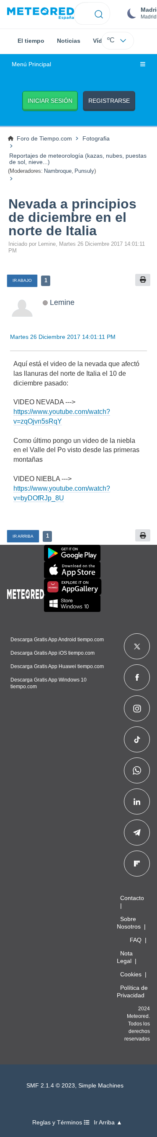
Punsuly (84, 171)
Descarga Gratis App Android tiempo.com (57, 640)
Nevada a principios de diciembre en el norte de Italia (72, 217)
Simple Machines (101, 1085)
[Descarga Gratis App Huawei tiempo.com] (73, 586)
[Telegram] (136, 832)
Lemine (62, 302)
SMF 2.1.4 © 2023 (50, 1085)
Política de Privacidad (132, 991)
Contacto (132, 898)
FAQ (136, 940)
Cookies (131, 974)
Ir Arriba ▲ (108, 1122)
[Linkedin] (137, 801)
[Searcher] (99, 13)
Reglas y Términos (58, 1122)
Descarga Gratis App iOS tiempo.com (52, 653)
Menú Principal (31, 64)
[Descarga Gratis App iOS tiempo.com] (72, 570)
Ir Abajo (22, 280)
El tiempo (31, 40)
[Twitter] (137, 646)
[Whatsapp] (137, 770)
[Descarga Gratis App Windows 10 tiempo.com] (72, 603)
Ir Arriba (23, 536)
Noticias (68, 40)
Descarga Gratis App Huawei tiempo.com (57, 666)
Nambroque (58, 171)
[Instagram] (137, 708)
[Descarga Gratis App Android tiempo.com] (72, 553)
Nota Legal (125, 957)
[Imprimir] (142, 280)
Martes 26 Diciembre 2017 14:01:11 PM (63, 336)
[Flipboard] (137, 864)
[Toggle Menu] (142, 64)
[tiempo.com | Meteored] (25, 592)
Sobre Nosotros (129, 923)
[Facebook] (137, 677)
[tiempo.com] (40, 13)
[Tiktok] (137, 739)
